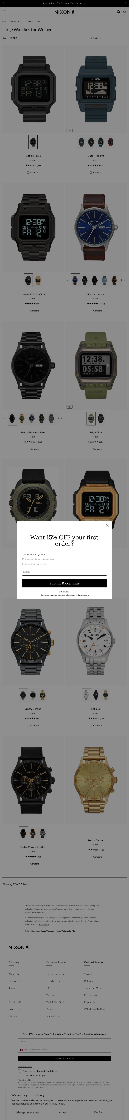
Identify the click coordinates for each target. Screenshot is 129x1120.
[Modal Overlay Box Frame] (64, 560)
